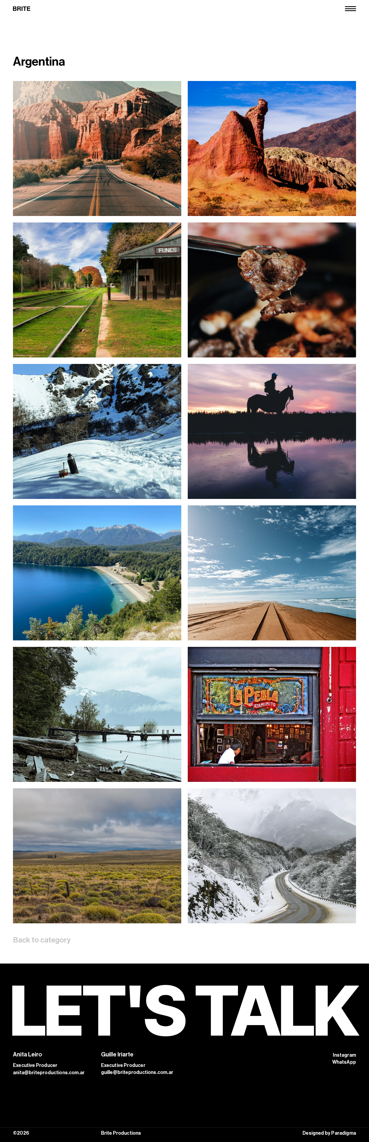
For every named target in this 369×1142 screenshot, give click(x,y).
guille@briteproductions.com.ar (137, 1072)
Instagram (344, 1055)
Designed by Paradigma (329, 1133)
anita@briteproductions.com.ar (49, 1072)
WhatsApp (344, 1062)
